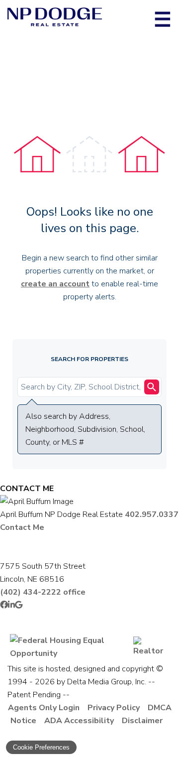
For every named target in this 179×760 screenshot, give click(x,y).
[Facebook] (4, 605)
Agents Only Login (44, 707)
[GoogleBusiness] (18, 605)
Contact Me (22, 527)
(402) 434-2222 (43, 592)
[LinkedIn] (11, 605)
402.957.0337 (152, 514)
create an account (55, 283)
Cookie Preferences (41, 747)
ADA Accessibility (79, 720)
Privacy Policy (114, 707)
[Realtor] (151, 650)
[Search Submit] (151, 387)
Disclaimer (142, 720)
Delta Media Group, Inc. (106, 681)
